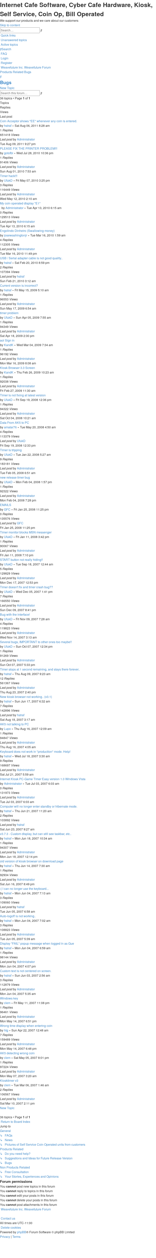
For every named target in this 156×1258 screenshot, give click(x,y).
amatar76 (10, 427)
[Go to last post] (25, 276)
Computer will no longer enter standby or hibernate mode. (38, 806)
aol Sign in (7, 340)
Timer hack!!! (8, 176)
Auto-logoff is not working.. (18, 916)
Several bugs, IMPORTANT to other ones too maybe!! (36, 642)
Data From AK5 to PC (14, 422)
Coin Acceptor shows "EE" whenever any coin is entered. (38, 121)
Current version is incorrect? (19, 285)
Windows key (9, 998)
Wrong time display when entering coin (26, 1025)
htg (6, 1030)
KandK (8, 345)
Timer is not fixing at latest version (23, 395)
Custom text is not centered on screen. (25, 971)
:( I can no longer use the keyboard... (24, 888)
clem (7, 1003)
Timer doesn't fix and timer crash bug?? (26, 587)
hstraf (7, 125)
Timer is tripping (11, 450)
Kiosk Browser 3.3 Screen (17, 368)
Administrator (26, 139)
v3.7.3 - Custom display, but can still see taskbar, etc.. (35, 834)
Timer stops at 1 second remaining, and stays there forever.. (40, 669)
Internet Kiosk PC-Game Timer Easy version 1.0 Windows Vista (42, 779)
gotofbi (8, 153)
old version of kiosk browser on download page (31, 861)
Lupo (7, 728)
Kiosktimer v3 (9, 1080)
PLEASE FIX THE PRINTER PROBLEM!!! (28, 148)
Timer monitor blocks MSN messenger (26, 532)
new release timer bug (15, 477)
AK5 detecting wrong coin (17, 1053)
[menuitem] (13, 40)
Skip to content (10, 25)
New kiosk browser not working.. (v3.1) (26, 696)
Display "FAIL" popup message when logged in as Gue (37, 943)
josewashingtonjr (15, 235)
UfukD (8, 180)
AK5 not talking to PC (14, 724)
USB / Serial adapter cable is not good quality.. (31, 258)
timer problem (9, 313)
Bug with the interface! (15, 614)
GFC (7, 509)
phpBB (21, 1232)
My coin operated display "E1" (20, 203)
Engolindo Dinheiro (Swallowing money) (27, 230)
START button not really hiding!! (21, 559)
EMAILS (5, 505)
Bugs (5, 82)
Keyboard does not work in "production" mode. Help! (35, 751)
